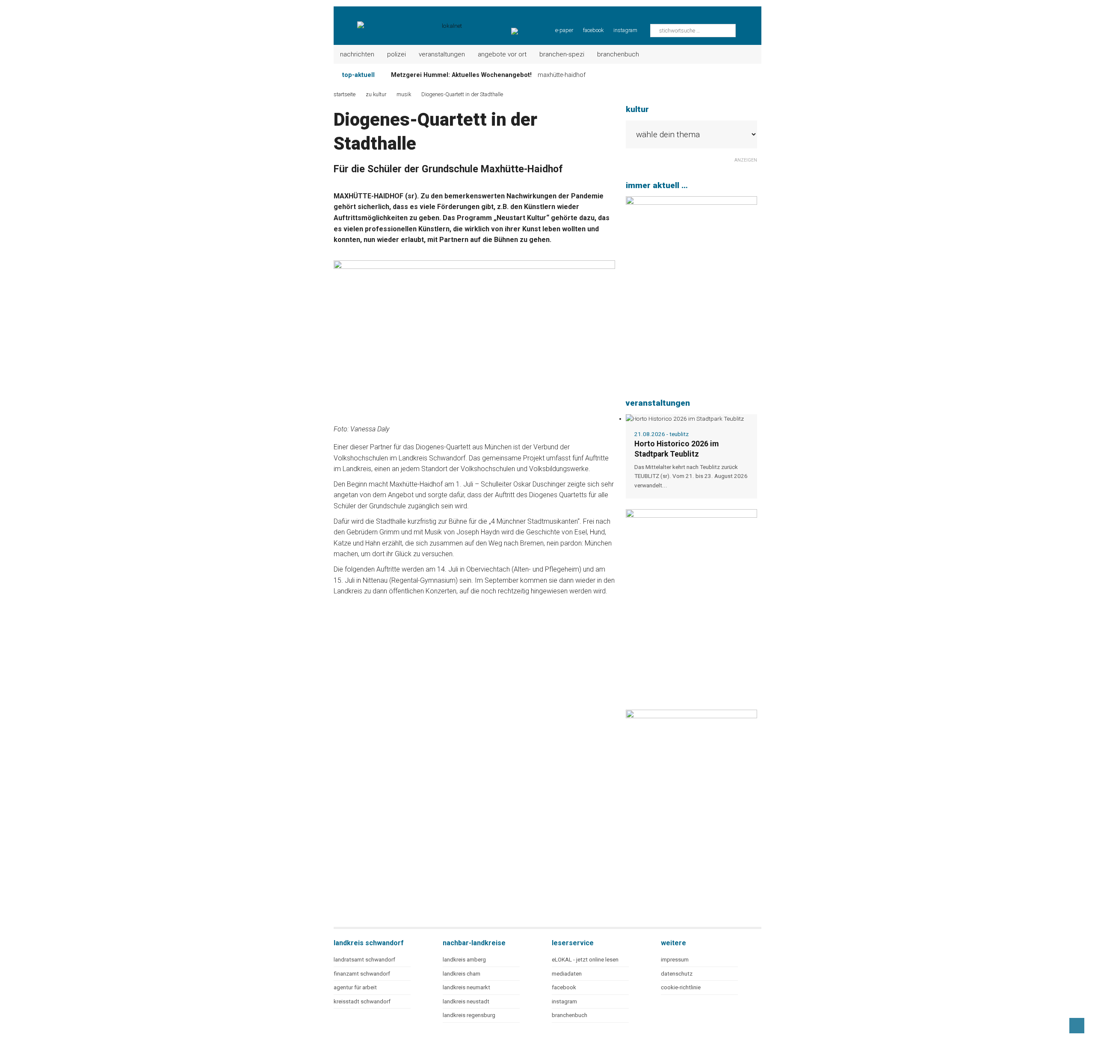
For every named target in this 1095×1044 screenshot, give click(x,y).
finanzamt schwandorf (362, 973)
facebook (593, 30)
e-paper (564, 30)
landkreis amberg (464, 959)
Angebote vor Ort (502, 54)
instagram (625, 30)
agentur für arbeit (355, 987)
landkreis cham (461, 973)
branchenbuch (569, 1015)
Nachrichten (357, 54)
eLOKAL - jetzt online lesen (585, 959)
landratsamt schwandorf (364, 959)
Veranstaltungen (442, 54)
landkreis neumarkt (466, 987)
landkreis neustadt (466, 1001)
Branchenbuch (618, 54)
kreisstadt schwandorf (362, 1001)
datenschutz (677, 973)
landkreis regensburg (469, 1015)
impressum (675, 959)
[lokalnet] (398, 21)
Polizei (396, 54)
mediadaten (567, 973)
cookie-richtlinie (681, 987)
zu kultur (376, 94)
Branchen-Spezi (561, 54)
